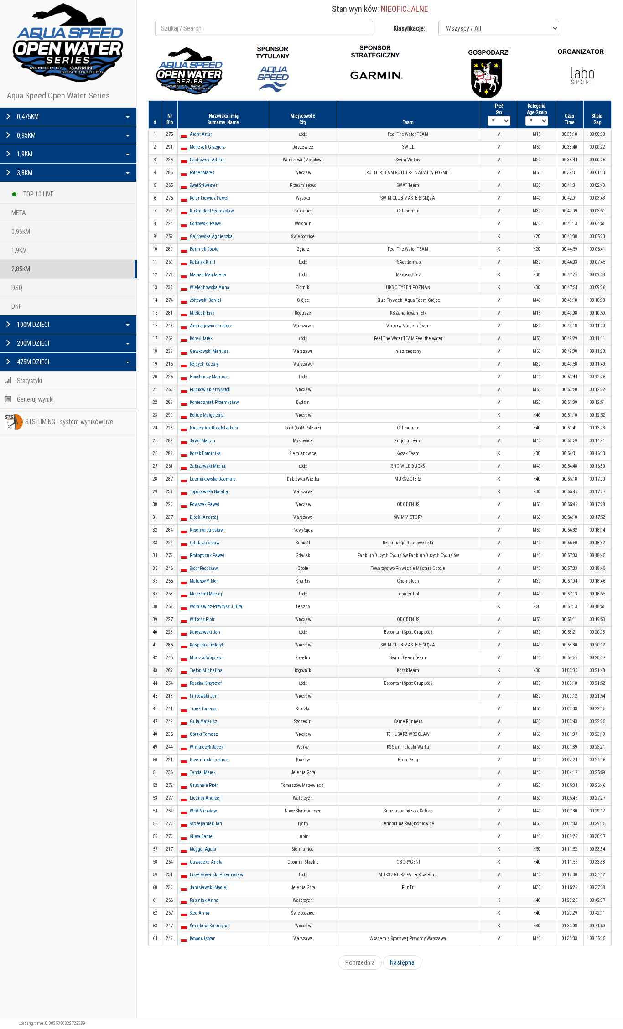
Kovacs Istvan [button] (203, 938)
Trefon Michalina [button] (206, 670)
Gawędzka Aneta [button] (206, 861)
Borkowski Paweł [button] (206, 223)
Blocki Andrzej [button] (204, 517)
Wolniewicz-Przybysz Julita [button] (216, 606)
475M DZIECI (32, 362)
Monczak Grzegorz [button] (207, 147)
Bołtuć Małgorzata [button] (207, 415)
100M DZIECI (32, 324)
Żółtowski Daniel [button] (205, 300)
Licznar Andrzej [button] (205, 798)
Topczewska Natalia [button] (209, 491)
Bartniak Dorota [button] (204, 249)
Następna (402, 962)
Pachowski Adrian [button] (207, 159)
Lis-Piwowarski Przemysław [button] (216, 874)
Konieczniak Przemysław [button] (214, 402)
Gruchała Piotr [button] (204, 785)
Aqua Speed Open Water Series (58, 95)
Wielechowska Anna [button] (209, 287)
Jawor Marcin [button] (202, 440)
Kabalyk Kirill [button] (202, 261)
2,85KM (20, 269)
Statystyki (29, 380)
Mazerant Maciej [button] (206, 593)
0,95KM (26, 135)
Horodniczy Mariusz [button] (209, 376)
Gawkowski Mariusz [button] (209, 351)
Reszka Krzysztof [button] (206, 683)
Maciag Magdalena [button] (208, 274)
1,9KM (24, 154)
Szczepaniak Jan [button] (206, 823)
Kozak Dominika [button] (205, 453)
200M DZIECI (32, 343)
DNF (16, 306)
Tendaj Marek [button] (203, 772)
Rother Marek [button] (202, 172)
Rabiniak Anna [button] (204, 900)
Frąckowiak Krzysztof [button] (209, 389)
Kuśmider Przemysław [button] (212, 210)
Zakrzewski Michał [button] (208, 466)
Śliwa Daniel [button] (202, 836)
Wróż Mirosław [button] (203, 810)
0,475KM (27, 116)
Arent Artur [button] (201, 134)
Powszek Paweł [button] (204, 504)
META (18, 213)
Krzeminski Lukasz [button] (209, 759)
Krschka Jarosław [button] (206, 530)
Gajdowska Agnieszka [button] (211, 236)
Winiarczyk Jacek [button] (206, 747)
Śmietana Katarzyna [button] (209, 925)
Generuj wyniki (35, 399)
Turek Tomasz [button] (203, 708)
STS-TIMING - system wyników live (69, 421)
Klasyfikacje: (409, 28)
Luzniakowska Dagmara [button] (213, 478)
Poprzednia (360, 962)
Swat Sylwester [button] (203, 185)
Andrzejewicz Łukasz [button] (211, 325)
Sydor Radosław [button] (204, 568)
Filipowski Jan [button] (204, 695)
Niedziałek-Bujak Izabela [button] (214, 427)
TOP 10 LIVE (38, 194)
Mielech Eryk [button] (202, 312)
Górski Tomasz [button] (204, 734)
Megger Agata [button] (203, 849)
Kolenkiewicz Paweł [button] (209, 198)
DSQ (16, 287)
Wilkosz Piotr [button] (202, 619)
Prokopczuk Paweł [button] (207, 555)
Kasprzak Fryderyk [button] (207, 644)
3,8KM (24, 172)
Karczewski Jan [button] (205, 632)
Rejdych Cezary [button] (204, 364)
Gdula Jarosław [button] (204, 542)
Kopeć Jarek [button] (201, 338)
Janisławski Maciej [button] (209, 887)
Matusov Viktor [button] (204, 581)
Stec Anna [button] (199, 912)
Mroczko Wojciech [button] (207, 657)
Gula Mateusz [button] (203, 721)
